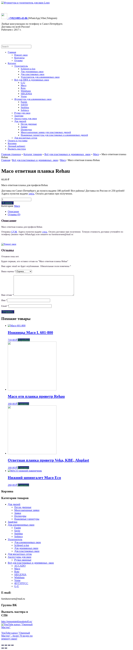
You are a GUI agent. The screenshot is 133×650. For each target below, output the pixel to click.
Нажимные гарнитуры (26, 519)
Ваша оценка (8, 271)
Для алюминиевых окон (21, 524)
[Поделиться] (6, 645)
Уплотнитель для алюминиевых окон (40, 77)
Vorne (24, 96)
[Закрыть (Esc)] (2, 645)
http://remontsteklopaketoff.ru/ (16, 621)
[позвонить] (4, 18)
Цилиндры (26, 129)
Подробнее (24, 339)
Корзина (12, 143)
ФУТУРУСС (21, 583)
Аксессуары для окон (25, 118)
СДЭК (14, 232)
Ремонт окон (21, 55)
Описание (13, 211)
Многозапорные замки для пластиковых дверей (46, 132)
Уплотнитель (21, 66)
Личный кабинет (16, 146)
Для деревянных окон (32, 71)
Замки (24, 126)
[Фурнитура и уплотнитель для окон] (25, 2)
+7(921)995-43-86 (17, 18)
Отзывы (18, 60)
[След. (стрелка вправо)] (6, 648)
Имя (4, 300)
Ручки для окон (22, 113)
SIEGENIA (26, 93)
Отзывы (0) (14, 214)
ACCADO (20, 565)
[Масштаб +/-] (12, 645)
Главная (12, 52)
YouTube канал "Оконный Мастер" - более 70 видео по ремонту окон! (17, 635)
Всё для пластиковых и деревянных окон (67, 154)
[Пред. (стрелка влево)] (2, 648)
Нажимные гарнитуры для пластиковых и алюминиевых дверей (54, 135)
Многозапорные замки (26, 510)
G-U (23, 82)
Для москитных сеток (25, 137)
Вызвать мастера (17, 149)
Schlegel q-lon (28, 68)
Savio (17, 530)
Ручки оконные (22, 560)
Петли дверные (29, 124)
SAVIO (24, 104)
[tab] (70, 211)
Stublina (25, 107)
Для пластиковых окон (32, 74)
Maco (23, 85)
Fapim (24, 102)
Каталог (12, 63)
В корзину (7, 203)
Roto (23, 88)
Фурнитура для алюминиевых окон (32, 99)
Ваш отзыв (7, 295)
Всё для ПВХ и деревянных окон (31, 79)
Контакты (19, 57)
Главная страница (11, 154)
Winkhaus (26, 91)
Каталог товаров (33, 154)
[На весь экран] (9, 645)
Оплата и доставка (17, 140)
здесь (31, 193)
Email (5, 306)
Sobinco (25, 110)
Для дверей (20, 121)
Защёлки (18, 115)
